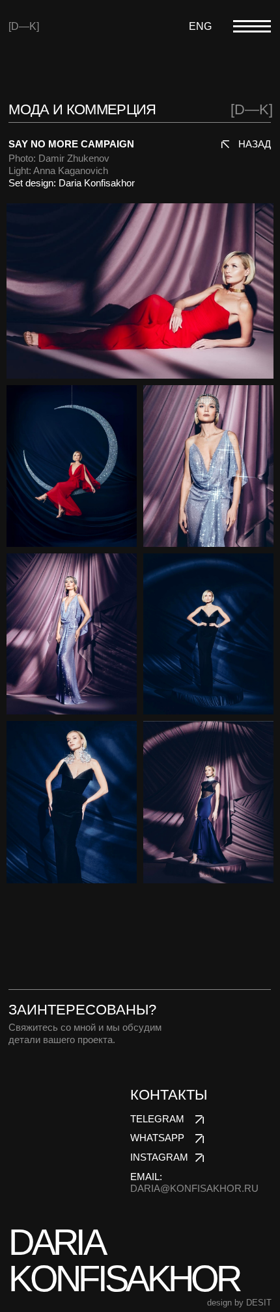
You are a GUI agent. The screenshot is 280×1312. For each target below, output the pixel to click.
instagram (159, 1157)
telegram (157, 1119)
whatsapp (157, 1138)
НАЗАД (254, 144)
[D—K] (23, 26)
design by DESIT (239, 1302)
